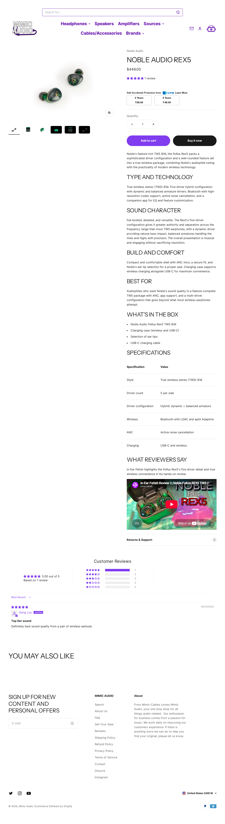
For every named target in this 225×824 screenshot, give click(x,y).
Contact (100, 764)
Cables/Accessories (101, 33)
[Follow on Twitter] (10, 793)
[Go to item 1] (14, 130)
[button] (135, 78)
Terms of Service (106, 757)
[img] (19, 607)
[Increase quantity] (153, 124)
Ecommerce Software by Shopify (53, 806)
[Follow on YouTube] (28, 793)
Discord (100, 770)
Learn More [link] (181, 92)
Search (99, 704)
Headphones (74, 23)
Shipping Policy (105, 737)
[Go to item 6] (84, 130)
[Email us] (191, 28)
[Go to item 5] (70, 130)
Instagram (101, 777)
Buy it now (195, 140)
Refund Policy (104, 744)
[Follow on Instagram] (19, 793)
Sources (152, 23)
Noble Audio (135, 51)
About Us (101, 711)
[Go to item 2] (28, 130)
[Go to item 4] (56, 130)
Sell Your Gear (104, 724)
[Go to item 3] (42, 130)
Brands (133, 33)
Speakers (104, 23)
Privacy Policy (104, 751)
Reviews (100, 731)
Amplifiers (128, 23)
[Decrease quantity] (132, 124)
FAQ (97, 718)
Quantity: (133, 116)
